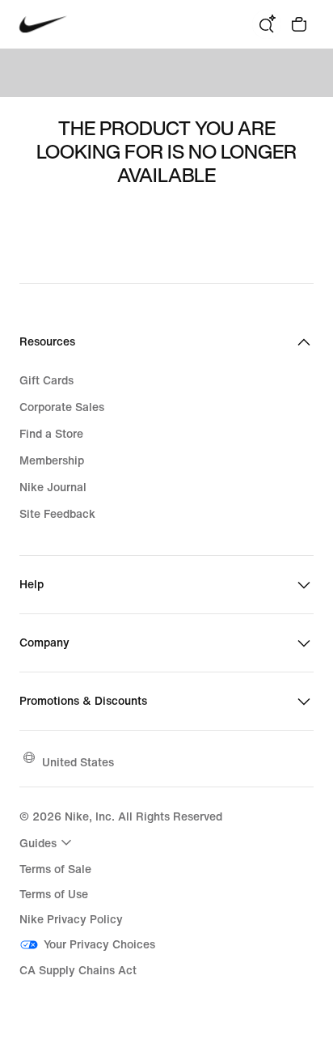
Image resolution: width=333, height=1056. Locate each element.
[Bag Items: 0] (299, 24)
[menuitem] (47, 842)
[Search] (266, 24)
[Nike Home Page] (43, 25)
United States (78, 761)
